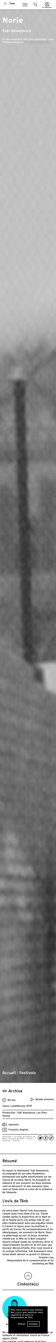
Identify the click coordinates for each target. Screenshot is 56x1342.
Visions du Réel (17, 1138)
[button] (35, 5)
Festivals (7, 1136)
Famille (16, 1140)
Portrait (6, 1140)
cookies (18, 1312)
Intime (29, 1138)
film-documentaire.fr (36, 42)
